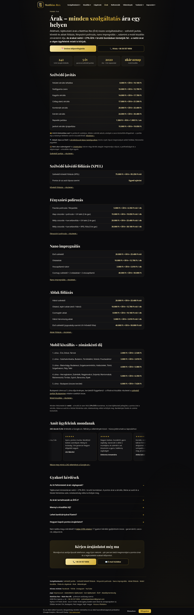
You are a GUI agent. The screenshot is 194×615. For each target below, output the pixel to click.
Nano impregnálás (120, 581)
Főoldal (52, 11)
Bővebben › (90, 136)
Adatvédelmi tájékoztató (74, 593)
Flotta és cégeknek (64, 584)
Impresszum (58, 593)
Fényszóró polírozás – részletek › (63, 233)
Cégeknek (97, 5)
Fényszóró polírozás (104, 581)
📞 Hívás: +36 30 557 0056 (121, 48)
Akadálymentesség (109, 593)
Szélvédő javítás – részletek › (62, 153)
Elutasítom (131, 611)
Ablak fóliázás (133, 581)
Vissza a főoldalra (99, 604)
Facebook (65, 589)
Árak (106, 5)
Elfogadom (145, 611)
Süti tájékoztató (90, 593)
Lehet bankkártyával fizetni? (63, 514)
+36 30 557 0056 (74, 599)
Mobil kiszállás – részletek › (61, 398)
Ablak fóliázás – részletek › (61, 332)
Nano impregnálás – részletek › (63, 279)
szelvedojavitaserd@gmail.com (92, 599)
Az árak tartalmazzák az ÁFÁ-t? (64, 500)
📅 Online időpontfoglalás (73, 48)
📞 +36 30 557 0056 (81, 562)
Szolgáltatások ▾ (73, 5)
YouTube (89, 589)
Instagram (80, 589)
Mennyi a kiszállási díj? (60, 507)
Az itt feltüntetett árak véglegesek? (66, 485)
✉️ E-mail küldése (113, 562)
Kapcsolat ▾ (150, 5)
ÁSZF (98, 593)
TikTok (73, 589)
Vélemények (128, 5)
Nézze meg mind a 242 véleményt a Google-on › (70, 464)
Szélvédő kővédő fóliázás (86, 581)
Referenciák (115, 5)
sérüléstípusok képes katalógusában (84, 140)
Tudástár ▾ (139, 5)
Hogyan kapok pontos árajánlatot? (66, 522)
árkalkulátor (77, 147)
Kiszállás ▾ (87, 5)
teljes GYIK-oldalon (84, 529)
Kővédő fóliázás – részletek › (62, 187)
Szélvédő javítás (69, 581)
